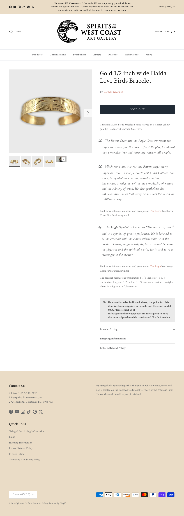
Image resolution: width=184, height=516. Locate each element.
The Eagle (155, 266)
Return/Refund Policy (113, 348)
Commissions (58, 54)
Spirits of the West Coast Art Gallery (32, 503)
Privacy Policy (16, 454)
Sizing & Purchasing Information (27, 431)
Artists (97, 54)
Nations (113, 54)
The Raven (155, 211)
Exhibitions (132, 54)
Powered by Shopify (58, 503)
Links (12, 437)
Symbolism (79, 54)
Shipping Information (113, 338)
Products (37, 54)
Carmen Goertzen (113, 92)
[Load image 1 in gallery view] (50, 111)
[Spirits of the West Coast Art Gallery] (92, 31)
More (149, 54)
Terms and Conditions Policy (24, 459)
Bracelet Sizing (109, 329)
